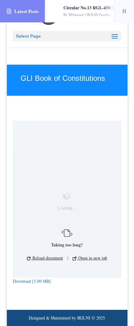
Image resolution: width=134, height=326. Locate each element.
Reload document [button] (47, 258)
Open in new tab (92, 258)
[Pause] (124, 11)
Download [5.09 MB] (32, 281)
